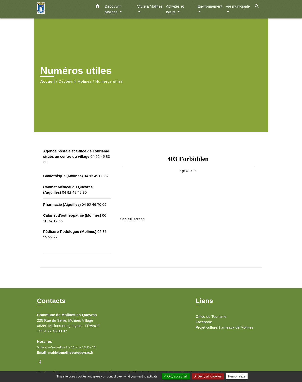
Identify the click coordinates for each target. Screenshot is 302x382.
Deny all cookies (209, 376)
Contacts (51, 300)
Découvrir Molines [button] (113, 9)
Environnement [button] (209, 6)
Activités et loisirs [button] (175, 9)
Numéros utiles (109, 81)
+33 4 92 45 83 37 (52, 331)
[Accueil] (62, 9)
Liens (204, 300)
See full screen (132, 219)
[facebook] (42, 362)
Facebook (204, 322)
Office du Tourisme (211, 317)
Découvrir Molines (75, 81)
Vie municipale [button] (238, 6)
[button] (97, 7)
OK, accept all (177, 376)
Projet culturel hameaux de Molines (224, 327)
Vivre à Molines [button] (150, 6)
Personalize (237, 376)
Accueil (47, 81)
